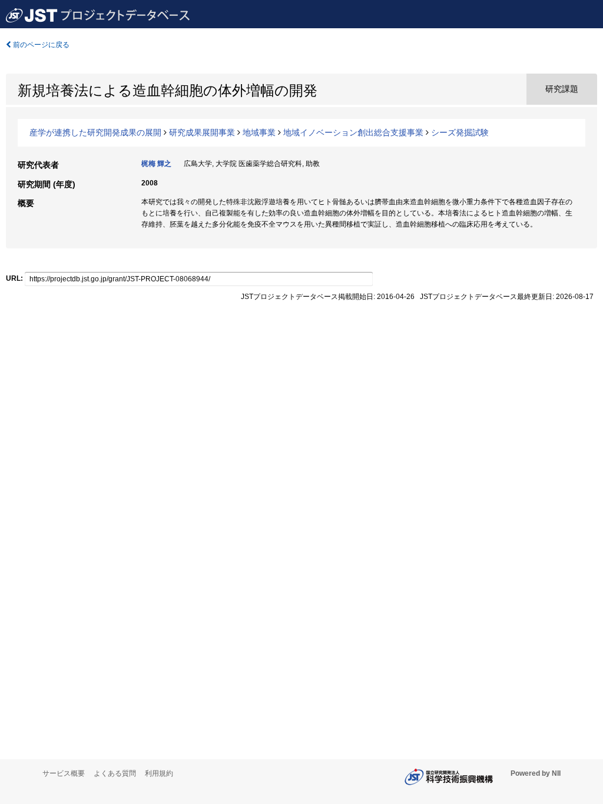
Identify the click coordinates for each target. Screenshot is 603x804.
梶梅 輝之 (156, 164)
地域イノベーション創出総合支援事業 (353, 132)
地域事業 (259, 132)
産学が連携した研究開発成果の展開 (95, 132)
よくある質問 (115, 773)
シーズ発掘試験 (460, 132)
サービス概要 (63, 773)
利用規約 (159, 773)
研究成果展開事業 (202, 132)
